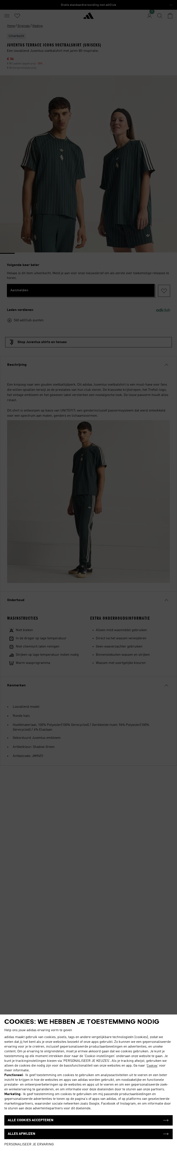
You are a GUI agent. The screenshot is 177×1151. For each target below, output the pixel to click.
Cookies (152, 1065)
